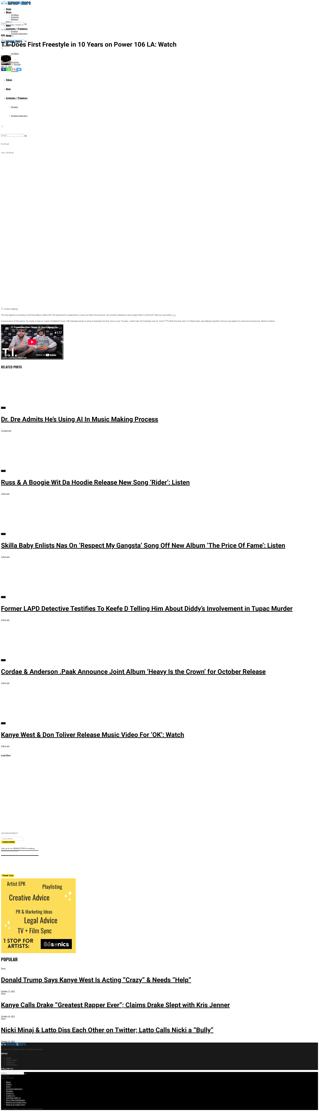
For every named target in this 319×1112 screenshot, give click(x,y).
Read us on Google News (16, 1102)
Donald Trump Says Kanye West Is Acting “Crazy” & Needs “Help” (96, 980)
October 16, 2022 (8, 1016)
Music (8, 12)
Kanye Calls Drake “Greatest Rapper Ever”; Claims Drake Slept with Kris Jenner (115, 1005)
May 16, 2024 (6, 67)
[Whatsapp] (8, 69)
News (3, 35)
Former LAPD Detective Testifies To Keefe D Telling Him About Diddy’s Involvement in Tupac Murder (147, 608)
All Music (15, 15)
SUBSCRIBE (8, 842)
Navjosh (17, 64)
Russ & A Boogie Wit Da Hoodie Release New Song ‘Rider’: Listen (95, 482)
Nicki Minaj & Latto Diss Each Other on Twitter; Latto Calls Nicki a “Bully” (107, 1030)
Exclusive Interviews (19, 34)
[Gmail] (13, 69)
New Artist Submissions (15, 1100)
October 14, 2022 (8, 1041)
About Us (10, 1093)
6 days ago (5, 746)
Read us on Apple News (15, 1105)
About (8, 1058)
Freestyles (15, 17)
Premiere (14, 31)
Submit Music (11, 1064)
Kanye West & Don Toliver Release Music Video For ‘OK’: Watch (92, 735)
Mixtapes (14, 19)
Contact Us (10, 1062)
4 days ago (5, 620)
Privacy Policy (11, 1060)
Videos (8, 1084)
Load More (6, 755)
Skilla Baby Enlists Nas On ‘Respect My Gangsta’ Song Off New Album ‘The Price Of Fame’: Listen (143, 545)
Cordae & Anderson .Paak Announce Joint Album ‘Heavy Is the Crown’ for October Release (133, 671)
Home (8, 9)
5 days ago (5, 683)
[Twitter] (18, 69)
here (174, 315)
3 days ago (5, 494)
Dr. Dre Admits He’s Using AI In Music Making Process (79, 419)
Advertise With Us (13, 1098)
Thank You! (7, 875)
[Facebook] (3, 69)
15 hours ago (6, 431)
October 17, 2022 (8, 991)
